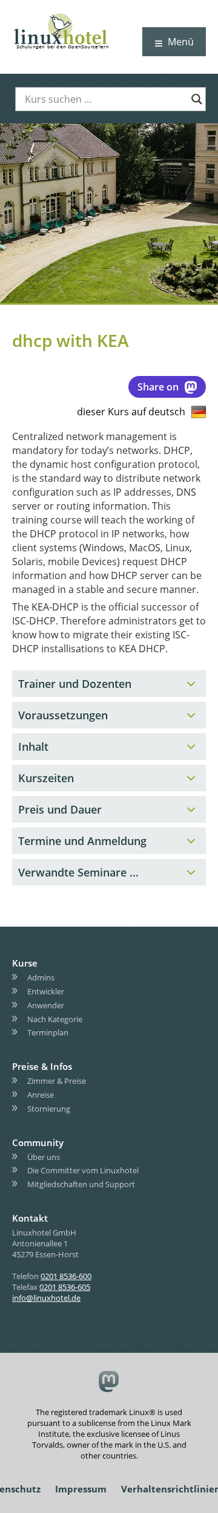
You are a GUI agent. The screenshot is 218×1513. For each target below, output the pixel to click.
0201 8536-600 (66, 1276)
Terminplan (47, 1032)
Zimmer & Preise (56, 1080)
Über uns (43, 1157)
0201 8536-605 (64, 1286)
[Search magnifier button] (196, 99)
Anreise (40, 1094)
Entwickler (45, 991)
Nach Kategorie (54, 1019)
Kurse (25, 963)
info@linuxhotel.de (46, 1297)
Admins (40, 977)
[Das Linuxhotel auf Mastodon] (109, 1383)
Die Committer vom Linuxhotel (83, 1170)
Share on (158, 387)
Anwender (45, 1005)
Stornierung (48, 1108)
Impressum (81, 1489)
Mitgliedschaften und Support (81, 1184)
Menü (181, 41)
